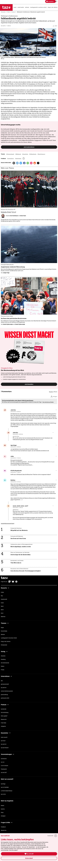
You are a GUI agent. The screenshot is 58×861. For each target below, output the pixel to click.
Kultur (2, 602)
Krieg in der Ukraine (5, 641)
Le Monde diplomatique (6, 790)
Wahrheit (3, 616)
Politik (8, 11)
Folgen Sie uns (4, 581)
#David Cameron (41, 154)
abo (2, 680)
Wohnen (3, 634)
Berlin (2, 609)
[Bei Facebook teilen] (24, 163)
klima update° (4, 716)
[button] (56, 1)
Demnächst (4, 758)
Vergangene (4, 769)
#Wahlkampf (18, 154)
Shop (2, 812)
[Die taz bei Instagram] (16, 582)
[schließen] (55, 835)
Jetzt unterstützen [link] (29, 147)
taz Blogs (3, 784)
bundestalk (3, 709)
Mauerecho (3, 719)
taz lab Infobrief (4, 747)
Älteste (55, 391)
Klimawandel (4, 645)
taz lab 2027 (4, 772)
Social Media (4, 631)
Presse (2, 669)
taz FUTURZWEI (5, 787)
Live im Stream (4, 765)
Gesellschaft (4, 599)
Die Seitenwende (5, 662)
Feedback (3, 827)
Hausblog (3, 659)
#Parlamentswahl (10, 154)
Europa (13, 11)
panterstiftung (4, 694)
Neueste (51, 391)
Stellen (2, 666)
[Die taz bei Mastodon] (9, 582)
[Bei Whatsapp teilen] (28, 163)
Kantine (3, 809)
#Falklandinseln (32, 154)
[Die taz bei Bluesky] (13, 582)
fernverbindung (4, 712)
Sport (2, 606)
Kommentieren (10, 158)
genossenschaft (5, 684)
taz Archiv (3, 794)
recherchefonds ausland (7, 691)
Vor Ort (2, 762)
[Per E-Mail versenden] (14, 163)
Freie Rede (3, 723)
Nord (2, 613)
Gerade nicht (50, 835)
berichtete (32, 84)
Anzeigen (3, 816)
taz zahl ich (3, 687)
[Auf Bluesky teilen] (21, 163)
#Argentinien (25, 154)
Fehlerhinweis (18, 158)
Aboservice (3, 830)
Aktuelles (3, 656)
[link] (15, 7)
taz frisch (3, 740)
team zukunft (4, 737)
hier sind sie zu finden (48, 402)
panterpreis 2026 (5, 698)
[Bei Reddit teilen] (34, 163)
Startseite (3, 11)
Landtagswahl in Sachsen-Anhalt (9, 638)
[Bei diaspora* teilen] (31, 163)
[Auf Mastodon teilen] (17, 163)
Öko (2, 596)
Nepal (2, 627)
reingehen (3, 726)
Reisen (2, 805)
